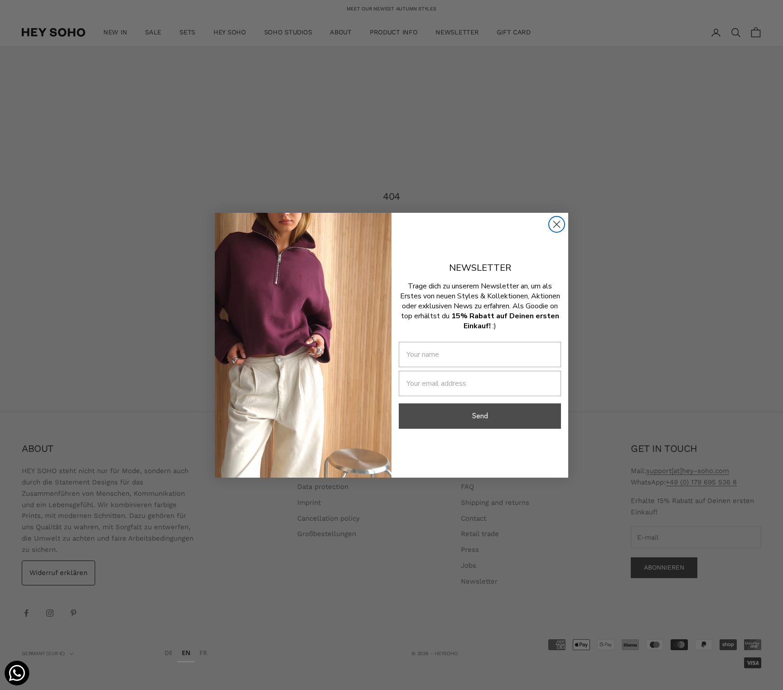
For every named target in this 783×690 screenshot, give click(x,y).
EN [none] (186, 652)
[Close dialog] (557, 224)
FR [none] (203, 652)
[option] (168, 654)
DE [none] (168, 652)
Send (480, 416)
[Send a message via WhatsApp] (17, 673)
